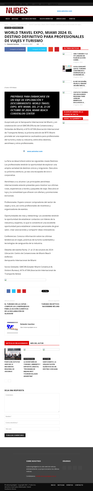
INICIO (8, 19)
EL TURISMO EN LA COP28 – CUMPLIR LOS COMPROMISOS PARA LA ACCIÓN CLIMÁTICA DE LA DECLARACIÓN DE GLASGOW (17, 309)
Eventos (69, 485)
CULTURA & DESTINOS (29, 19)
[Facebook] (75, 4)
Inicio (6, 24)
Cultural (46, 359)
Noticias (8, 28)
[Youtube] (86, 4)
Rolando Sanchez (13, 44)
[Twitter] (79, 4)
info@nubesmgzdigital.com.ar (46, 476)
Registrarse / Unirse (12, 4)
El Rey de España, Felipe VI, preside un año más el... (80, 83)
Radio (30, 4)
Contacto (54, 4)
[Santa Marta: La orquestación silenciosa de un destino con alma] (51, 354)
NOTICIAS (15, 19)
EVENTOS (72, 19)
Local (36, 4)
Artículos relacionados (17, 343)
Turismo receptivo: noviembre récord (50, 305)
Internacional (18, 28)
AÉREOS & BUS (61, 19)
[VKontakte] (83, 4)
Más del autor (36, 343)
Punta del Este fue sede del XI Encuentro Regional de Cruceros (12, 366)
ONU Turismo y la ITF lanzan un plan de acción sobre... (80, 57)
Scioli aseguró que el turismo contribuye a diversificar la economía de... (79, 71)
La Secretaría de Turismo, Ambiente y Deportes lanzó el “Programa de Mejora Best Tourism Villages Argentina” (32, 369)
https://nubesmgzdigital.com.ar (28, 327)
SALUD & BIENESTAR (46, 19)
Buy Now (44, 4)
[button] (85, 18)
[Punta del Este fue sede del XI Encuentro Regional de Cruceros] (13, 354)
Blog (24, 4)
